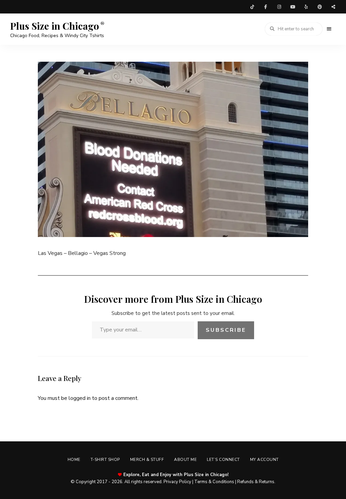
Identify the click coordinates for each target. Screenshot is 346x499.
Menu (329, 29)
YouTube (292, 6)
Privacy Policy (177, 482)
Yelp (306, 6)
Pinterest (319, 6)
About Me (185, 459)
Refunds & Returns (255, 482)
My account (264, 459)
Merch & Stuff (147, 459)
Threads (333, 6)
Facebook (265, 6)
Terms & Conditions (214, 482)
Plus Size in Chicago (54, 26)
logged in (80, 398)
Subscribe (226, 330)
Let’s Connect (223, 459)
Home (74, 459)
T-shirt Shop (105, 459)
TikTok (252, 6)
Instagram (279, 6)
